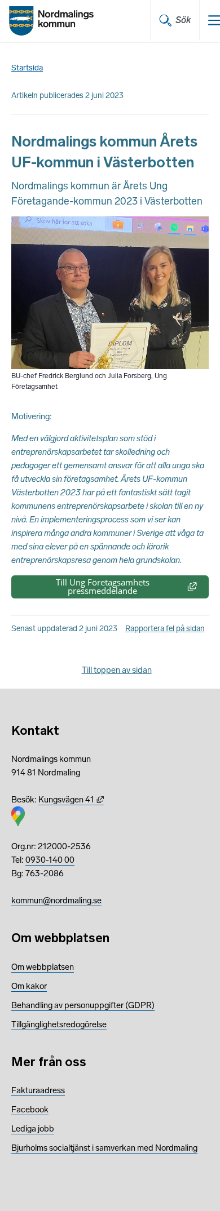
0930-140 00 (49, 860)
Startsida (27, 68)
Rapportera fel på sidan (165, 628)
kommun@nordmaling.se (56, 900)
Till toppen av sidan (117, 670)
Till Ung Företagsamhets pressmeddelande (132, 586)
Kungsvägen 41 (71, 800)
